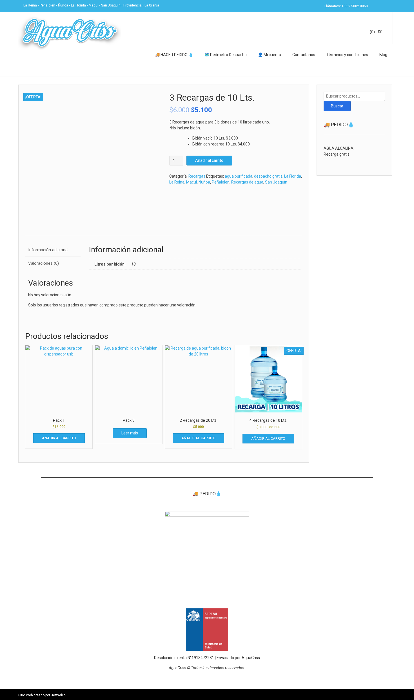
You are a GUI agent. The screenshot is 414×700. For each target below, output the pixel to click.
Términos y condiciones (347, 54)
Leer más (129, 433)
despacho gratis (268, 176)
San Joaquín (276, 182)
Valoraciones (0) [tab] (43, 263)
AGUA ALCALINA (338, 148)
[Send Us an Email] (373, 5)
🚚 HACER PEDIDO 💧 (174, 54)
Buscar (337, 106)
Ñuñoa (204, 182)
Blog (383, 54)
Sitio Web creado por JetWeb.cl (42, 695)
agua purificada (238, 176)
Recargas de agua (247, 182)
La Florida (292, 176)
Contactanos (303, 54)
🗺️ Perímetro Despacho (225, 54)
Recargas (196, 176)
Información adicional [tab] (48, 249)
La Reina (176, 182)
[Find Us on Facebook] (380, 5)
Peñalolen (221, 182)
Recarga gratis (337, 154)
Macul (191, 182)
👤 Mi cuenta (269, 54)
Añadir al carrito (209, 160)
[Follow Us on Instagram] (387, 5)
